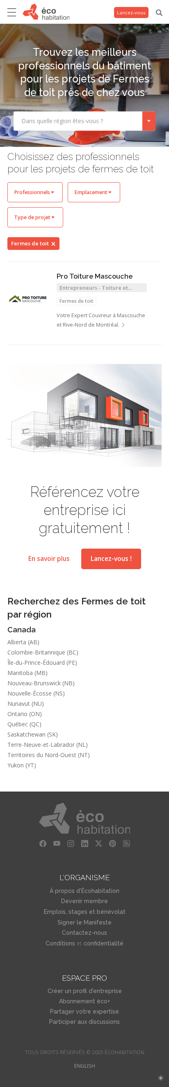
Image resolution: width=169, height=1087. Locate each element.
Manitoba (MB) (27, 673)
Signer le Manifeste (84, 922)
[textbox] (78, 120)
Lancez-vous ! (111, 558)
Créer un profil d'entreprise (85, 991)
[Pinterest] (112, 843)
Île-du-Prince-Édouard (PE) (42, 662)
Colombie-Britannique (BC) (42, 652)
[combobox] (84, 120)
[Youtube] (56, 843)
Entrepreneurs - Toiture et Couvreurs (93, 288)
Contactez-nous (84, 932)
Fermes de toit (30, 243)
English (84, 1065)
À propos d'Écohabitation (84, 891)
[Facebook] (42, 843)
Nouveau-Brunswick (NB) (41, 683)
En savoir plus (49, 558)
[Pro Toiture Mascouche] (27, 298)
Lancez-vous (131, 12)
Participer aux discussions (84, 1021)
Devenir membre (84, 901)
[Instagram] (70, 843)
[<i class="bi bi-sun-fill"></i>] (160, 1078)
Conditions (60, 943)
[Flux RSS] (126, 843)
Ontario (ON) (24, 714)
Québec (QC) (24, 724)
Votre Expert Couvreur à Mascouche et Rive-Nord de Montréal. (101, 320)
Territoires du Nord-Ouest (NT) (48, 755)
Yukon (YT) (21, 765)
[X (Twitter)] (98, 843)
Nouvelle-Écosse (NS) (36, 693)
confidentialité (103, 943)
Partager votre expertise (84, 1011)
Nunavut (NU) (25, 703)
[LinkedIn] (84, 843)
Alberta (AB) (23, 642)
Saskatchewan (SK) (32, 734)
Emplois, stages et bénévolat (85, 912)
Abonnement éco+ (84, 1001)
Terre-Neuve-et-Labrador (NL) (47, 744)
